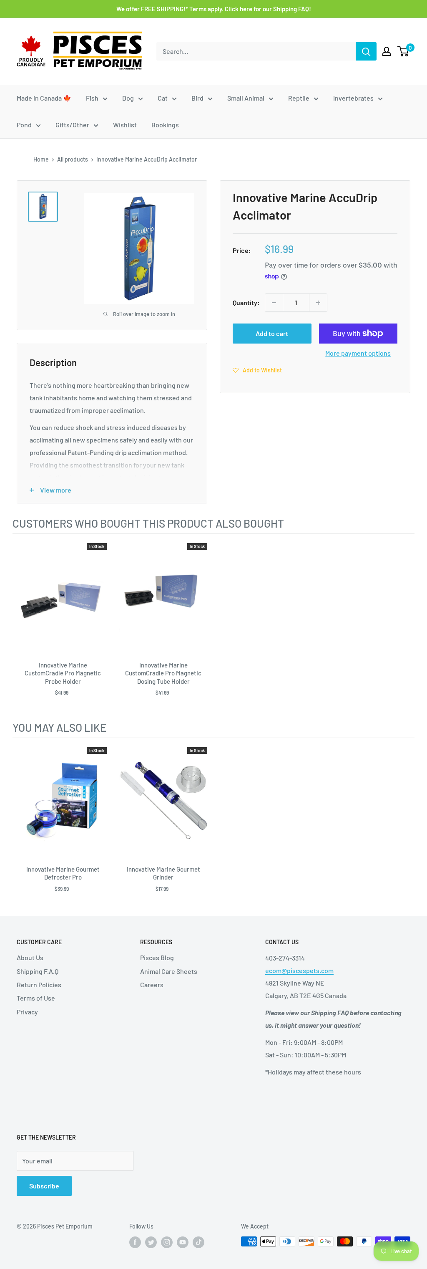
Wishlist (125, 125)
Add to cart (272, 333)
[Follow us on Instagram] (167, 1242)
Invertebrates (353, 98)
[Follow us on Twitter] (151, 1242)
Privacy (27, 1012)
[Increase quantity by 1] (318, 302)
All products (72, 159)
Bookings (165, 125)
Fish (92, 98)
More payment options (358, 353)
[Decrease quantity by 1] (274, 302)
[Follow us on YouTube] (182, 1242)
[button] (257, 369)
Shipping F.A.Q (37, 971)
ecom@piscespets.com (299, 970)
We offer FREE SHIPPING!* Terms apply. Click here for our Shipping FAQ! (213, 9)
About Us (30, 957)
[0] (403, 51)
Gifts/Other (72, 125)
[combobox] (256, 51)
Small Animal (245, 98)
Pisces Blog (157, 957)
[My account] (386, 51)
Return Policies (39, 984)
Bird (197, 98)
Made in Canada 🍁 (44, 98)
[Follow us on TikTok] (198, 1242)
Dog (128, 98)
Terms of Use (36, 998)
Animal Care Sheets (168, 971)
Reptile (298, 98)
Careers (151, 984)
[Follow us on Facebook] (135, 1242)
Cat (163, 98)
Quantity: (246, 302)
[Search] (366, 51)
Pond (24, 125)
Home (41, 159)
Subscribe (44, 1186)
